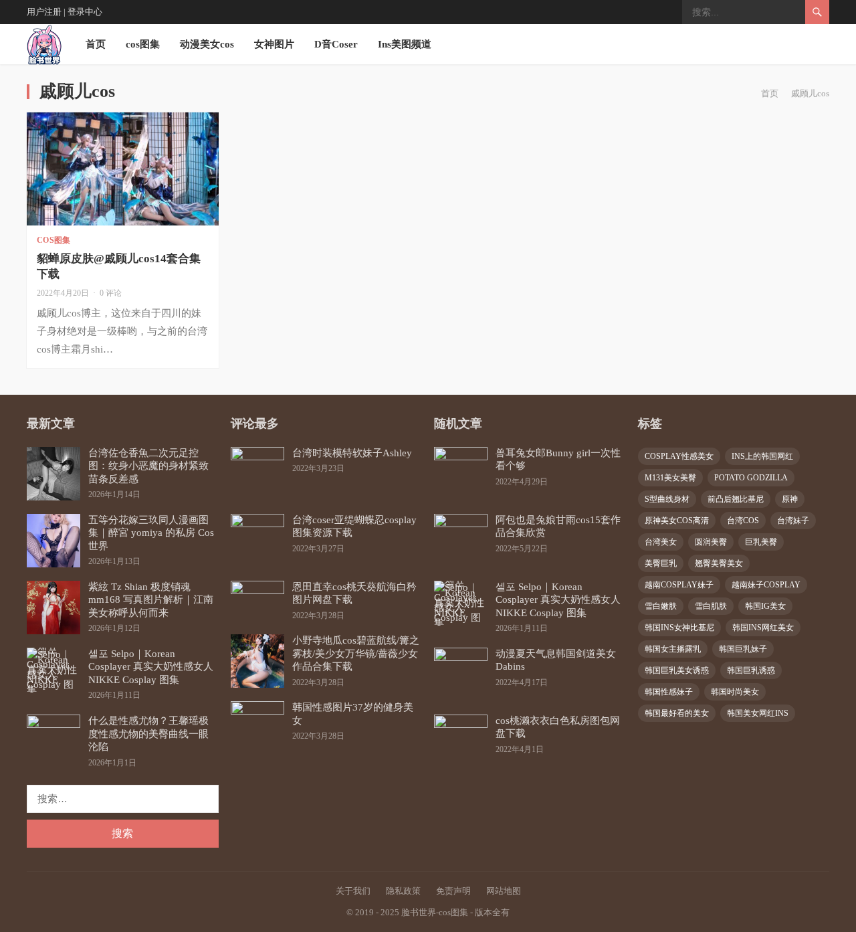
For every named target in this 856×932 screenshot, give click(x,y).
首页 (96, 44)
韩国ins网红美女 (763, 627)
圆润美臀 (711, 542)
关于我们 (353, 891)
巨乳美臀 (761, 542)
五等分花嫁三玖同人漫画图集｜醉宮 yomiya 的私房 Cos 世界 (151, 533)
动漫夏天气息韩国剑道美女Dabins (556, 660)
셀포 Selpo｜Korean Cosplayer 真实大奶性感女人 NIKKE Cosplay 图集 (150, 666)
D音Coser (336, 44)
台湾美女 (661, 542)
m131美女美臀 (670, 477)
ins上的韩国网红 (762, 456)
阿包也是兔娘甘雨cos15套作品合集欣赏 (558, 527)
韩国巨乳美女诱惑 (677, 670)
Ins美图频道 (404, 44)
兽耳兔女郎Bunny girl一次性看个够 (558, 460)
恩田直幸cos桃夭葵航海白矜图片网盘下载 (354, 593)
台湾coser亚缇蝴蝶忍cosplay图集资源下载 (354, 527)
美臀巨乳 (661, 563)
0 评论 (111, 293)
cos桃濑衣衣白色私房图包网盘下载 (558, 727)
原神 (790, 499)
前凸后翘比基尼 (736, 499)
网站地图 (503, 891)
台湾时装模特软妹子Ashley (352, 453)
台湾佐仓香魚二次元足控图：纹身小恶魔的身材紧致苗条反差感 (148, 466)
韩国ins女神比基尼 (679, 627)
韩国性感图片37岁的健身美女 (352, 714)
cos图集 (143, 44)
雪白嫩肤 (661, 606)
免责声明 (453, 891)
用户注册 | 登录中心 (64, 12)
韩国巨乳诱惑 (751, 670)
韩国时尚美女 (735, 691)
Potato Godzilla (751, 477)
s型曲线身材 (667, 499)
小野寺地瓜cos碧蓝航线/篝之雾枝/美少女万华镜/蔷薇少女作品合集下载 (355, 653)
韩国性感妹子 (669, 691)
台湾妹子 (793, 520)
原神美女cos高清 (677, 520)
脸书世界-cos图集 (434, 912)
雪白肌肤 (711, 606)
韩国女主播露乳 (673, 649)
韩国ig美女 (765, 606)
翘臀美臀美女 (719, 563)
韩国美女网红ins (757, 713)
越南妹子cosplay (766, 584)
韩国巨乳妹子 (743, 649)
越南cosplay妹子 (679, 584)
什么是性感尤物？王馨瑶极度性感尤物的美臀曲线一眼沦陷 (148, 733)
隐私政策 (403, 891)
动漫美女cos (207, 44)
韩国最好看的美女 (677, 713)
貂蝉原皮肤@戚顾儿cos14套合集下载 (119, 266)
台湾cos (743, 520)
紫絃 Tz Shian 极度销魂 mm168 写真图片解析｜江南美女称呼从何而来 (150, 599)
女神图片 (274, 44)
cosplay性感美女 (679, 456)
